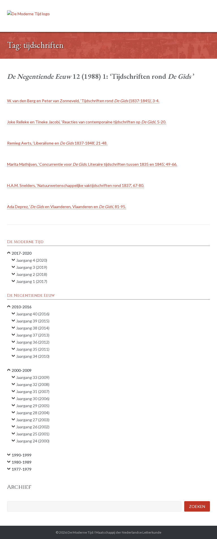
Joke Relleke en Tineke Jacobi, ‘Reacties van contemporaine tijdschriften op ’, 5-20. (86, 121)
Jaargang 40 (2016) (32, 313)
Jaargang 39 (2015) (32, 320)
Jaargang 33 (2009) (32, 377)
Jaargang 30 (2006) (32, 398)
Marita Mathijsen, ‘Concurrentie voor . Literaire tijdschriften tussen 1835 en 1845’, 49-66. (92, 164)
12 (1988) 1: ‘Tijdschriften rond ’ (100, 76)
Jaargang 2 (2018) (31, 274)
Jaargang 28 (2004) (32, 412)
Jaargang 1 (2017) (31, 281)
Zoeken (197, 506)
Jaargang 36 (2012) (32, 342)
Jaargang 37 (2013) (32, 335)
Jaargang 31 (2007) (32, 391)
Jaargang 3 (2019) (31, 267)
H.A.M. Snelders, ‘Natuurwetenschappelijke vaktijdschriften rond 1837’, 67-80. (75, 185)
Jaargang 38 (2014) (32, 328)
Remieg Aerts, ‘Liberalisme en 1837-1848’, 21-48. (57, 143)
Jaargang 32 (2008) (32, 384)
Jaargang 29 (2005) (32, 405)
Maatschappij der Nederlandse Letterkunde (128, 532)
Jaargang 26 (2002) (32, 426)
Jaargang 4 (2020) (31, 260)
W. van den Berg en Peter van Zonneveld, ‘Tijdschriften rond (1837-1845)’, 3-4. (83, 100)
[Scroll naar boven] (202, 525)
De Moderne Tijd (80, 532)
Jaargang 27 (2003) (32, 419)
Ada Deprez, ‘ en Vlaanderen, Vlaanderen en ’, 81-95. (66, 206)
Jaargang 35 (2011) (32, 349)
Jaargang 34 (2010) (32, 356)
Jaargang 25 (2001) (32, 433)
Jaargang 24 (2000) (32, 440)
